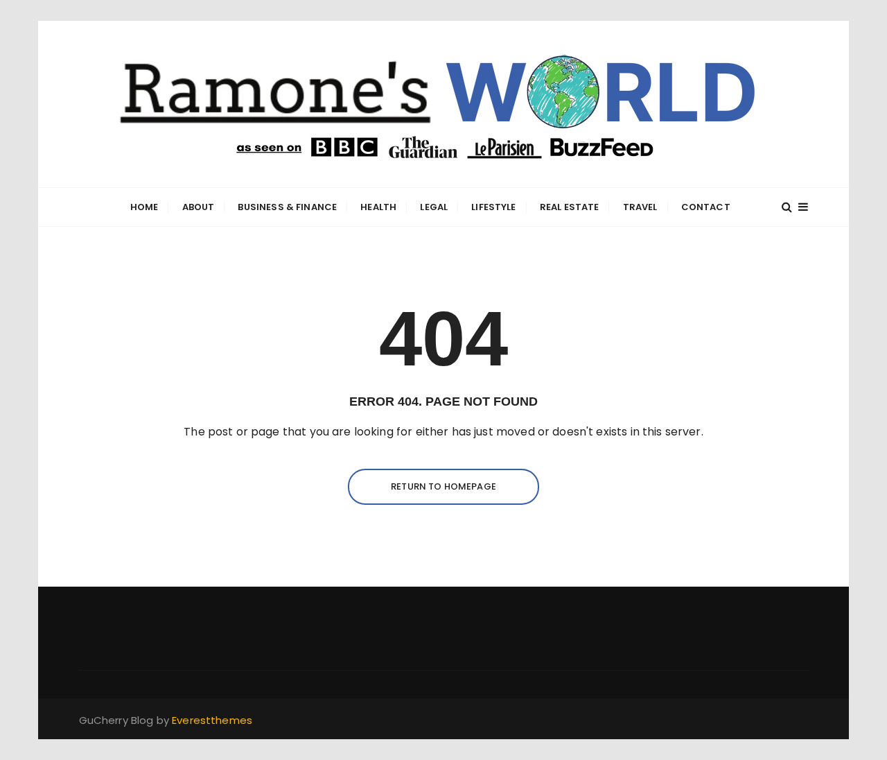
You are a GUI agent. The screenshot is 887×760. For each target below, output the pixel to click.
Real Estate (569, 207)
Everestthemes (212, 720)
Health (378, 207)
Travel (640, 207)
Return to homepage (443, 486)
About (198, 207)
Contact (705, 207)
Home (144, 207)
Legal (434, 207)
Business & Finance (287, 207)
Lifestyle (493, 207)
